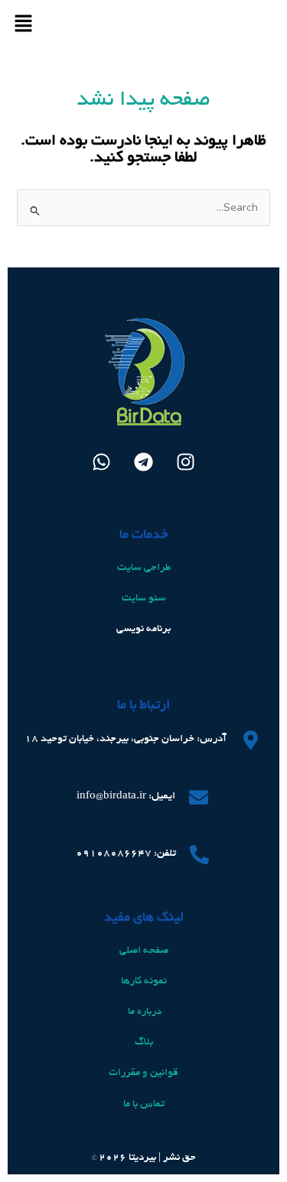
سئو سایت (144, 598)
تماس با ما (144, 1104)
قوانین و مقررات (143, 1073)
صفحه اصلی (143, 951)
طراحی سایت (144, 568)
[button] (23, 26)
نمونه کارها (144, 981)
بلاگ (144, 1042)
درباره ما (143, 1012)
